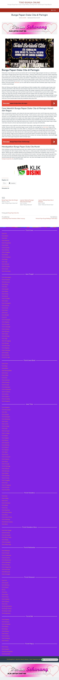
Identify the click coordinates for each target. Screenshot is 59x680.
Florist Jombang (5, 426)
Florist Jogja (4, 261)
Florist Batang (5, 284)
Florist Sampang (5, 471)
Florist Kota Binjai (6, 532)
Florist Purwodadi (6, 298)
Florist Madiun (5, 236)
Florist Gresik (5, 421)
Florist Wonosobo (6, 345)
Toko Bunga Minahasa (7, 606)
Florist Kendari (5, 582)
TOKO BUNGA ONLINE (29, 2)
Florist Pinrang (5, 596)
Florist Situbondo (5, 475)
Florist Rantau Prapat (6, 537)
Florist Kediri (4, 428)
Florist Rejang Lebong (7, 512)
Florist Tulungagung (6, 485)
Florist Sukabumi (5, 396)
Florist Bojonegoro (6, 416)
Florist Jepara (5, 301)
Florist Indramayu (6, 380)
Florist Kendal (5, 308)
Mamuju (3, 589)
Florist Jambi (5, 500)
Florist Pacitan (5, 454)
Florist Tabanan (5, 640)
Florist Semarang (5, 266)
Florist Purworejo (5, 329)
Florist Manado (5, 587)
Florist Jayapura (5, 649)
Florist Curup (5, 507)
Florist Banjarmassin (6, 560)
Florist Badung (5, 626)
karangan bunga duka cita (7, 158)
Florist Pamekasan (6, 456)
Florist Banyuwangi (6, 409)
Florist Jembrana (5, 636)
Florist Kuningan (5, 384)
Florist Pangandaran (6, 243)
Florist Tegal (4, 338)
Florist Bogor (5, 259)
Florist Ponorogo (5, 463)
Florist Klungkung (6, 638)
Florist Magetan (5, 438)
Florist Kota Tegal (6, 357)
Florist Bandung (5, 264)
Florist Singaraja (5, 619)
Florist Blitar (4, 412)
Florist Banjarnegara (6, 277)
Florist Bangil (5, 461)
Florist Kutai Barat (6, 569)
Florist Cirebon (5, 375)
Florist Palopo (5, 594)
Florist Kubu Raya (6, 564)
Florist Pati (4, 233)
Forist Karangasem (6, 624)
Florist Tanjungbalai (6, 542)
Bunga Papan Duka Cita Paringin (10, 200)
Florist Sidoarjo (5, 473)
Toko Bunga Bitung (6, 613)
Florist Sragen (5, 333)
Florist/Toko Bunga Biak (7, 651)
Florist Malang (5, 440)
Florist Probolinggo (6, 466)
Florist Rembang (5, 331)
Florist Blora (4, 238)
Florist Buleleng (5, 631)
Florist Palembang (6, 519)
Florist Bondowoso (6, 419)
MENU (54, 10)
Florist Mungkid (5, 315)
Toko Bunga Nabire (6, 654)
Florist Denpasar (5, 621)
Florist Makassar (5, 585)
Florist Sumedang (6, 399)
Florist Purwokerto (6, 279)
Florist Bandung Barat (7, 370)
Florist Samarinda (6, 557)
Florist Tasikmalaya (6, 271)
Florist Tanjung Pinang (7, 517)
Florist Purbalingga (6, 326)
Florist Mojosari (5, 447)
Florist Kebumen (5, 240)
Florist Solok (4, 496)
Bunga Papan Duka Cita (13, 213)
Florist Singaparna (6, 401)
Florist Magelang (5, 322)
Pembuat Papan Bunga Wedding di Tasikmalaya (46, 217)
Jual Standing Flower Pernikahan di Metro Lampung (13, 217)
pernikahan (17, 82)
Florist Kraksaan (5, 468)
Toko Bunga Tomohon (7, 608)
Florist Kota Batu (5, 487)
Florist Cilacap (5, 245)
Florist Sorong (5, 646)
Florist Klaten (5, 310)
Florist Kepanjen (5, 442)
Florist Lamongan (6, 431)
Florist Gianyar (5, 633)
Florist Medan (5, 505)
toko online (45, 127)
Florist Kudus (5, 312)
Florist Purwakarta (6, 391)
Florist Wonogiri (5, 343)
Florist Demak (5, 296)
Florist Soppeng (5, 601)
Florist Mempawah (6, 571)
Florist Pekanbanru (6, 503)
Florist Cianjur (5, 373)
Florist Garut (4, 377)
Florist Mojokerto (5, 445)
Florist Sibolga (5, 539)
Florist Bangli (5, 629)
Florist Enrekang (5, 599)
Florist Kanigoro (5, 414)
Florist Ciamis (5, 363)
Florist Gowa (4, 604)
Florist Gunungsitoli (6, 535)
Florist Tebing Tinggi (6, 544)
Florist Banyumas (6, 282)
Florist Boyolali (5, 289)
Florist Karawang (5, 382)
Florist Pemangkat (6, 574)
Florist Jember (5, 424)
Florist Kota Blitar (6, 489)
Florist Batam (5, 514)
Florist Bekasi (5, 368)
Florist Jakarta (5, 268)
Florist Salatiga (5, 352)
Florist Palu (4, 580)
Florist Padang (5, 498)
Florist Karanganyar (6, 257)
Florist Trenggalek (6, 252)
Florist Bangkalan (6, 407)
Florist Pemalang (5, 324)
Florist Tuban (5, 482)
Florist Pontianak (5, 553)
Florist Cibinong (5, 250)
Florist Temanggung (6, 341)
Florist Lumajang (5, 433)
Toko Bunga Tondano (6, 611)
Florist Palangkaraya (6, 555)
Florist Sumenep (5, 478)
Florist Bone (4, 592)
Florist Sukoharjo (5, 247)
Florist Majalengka (6, 387)
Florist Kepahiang (6, 510)
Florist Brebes (5, 254)
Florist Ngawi (5, 452)
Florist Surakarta (5, 355)
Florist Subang (5, 394)
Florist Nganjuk (5, 449)
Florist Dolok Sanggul (6, 530)
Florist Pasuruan (5, 459)
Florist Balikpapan (6, 550)
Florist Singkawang (6, 562)
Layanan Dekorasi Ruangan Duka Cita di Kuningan (27, 200)
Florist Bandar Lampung (7, 522)
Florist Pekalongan (6, 319)
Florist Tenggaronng (6, 567)
